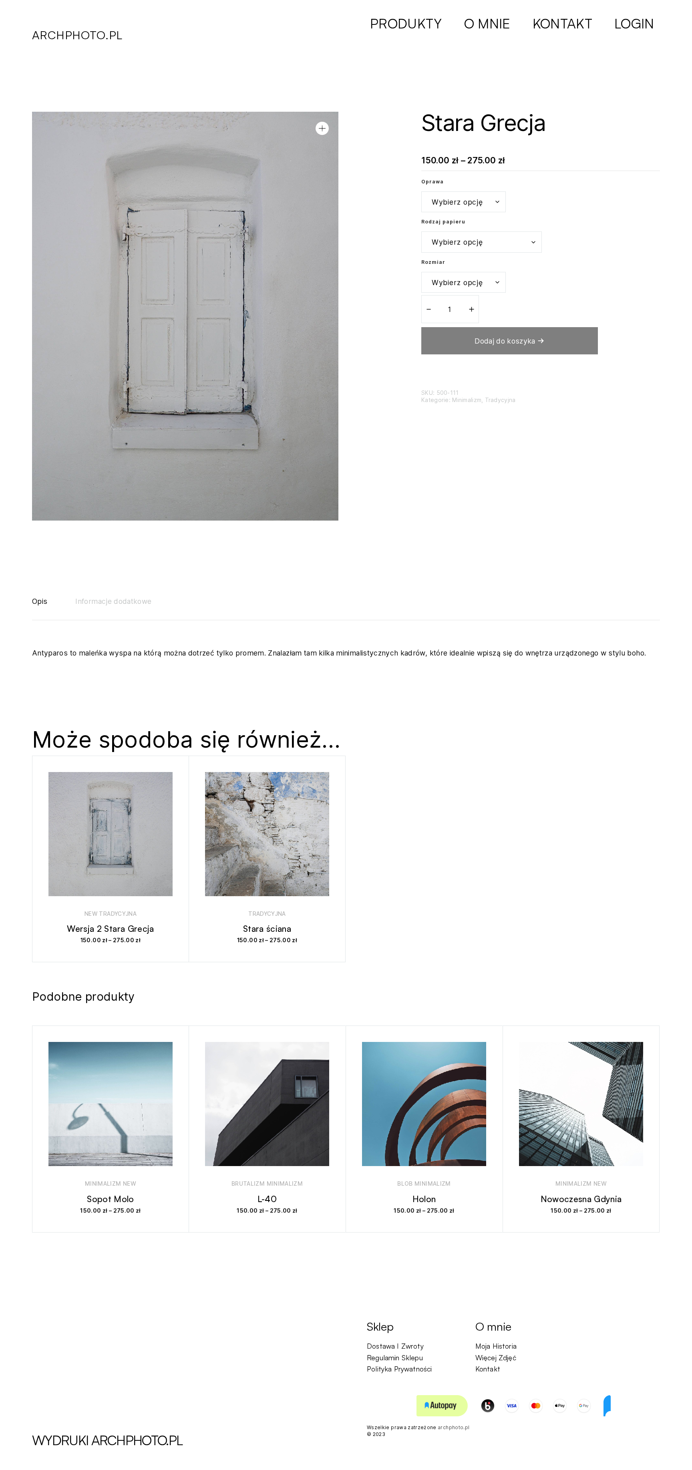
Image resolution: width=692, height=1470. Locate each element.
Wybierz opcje (107, 946)
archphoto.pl (77, 35)
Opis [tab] (39, 601)
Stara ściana (267, 928)
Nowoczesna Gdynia (581, 1199)
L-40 (267, 1199)
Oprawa (432, 182)
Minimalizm (466, 399)
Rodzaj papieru (443, 222)
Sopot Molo (110, 1199)
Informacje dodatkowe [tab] (113, 601)
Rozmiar (433, 262)
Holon (424, 1199)
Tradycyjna (500, 399)
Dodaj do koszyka (505, 341)
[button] (322, 128)
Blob (404, 1183)
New (90, 914)
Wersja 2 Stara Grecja (110, 928)
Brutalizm (248, 1183)
